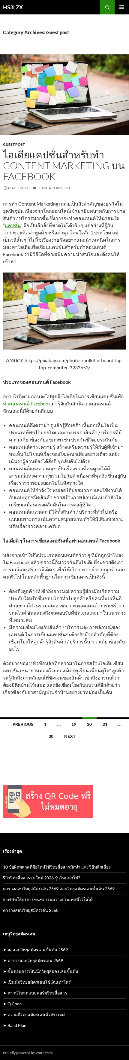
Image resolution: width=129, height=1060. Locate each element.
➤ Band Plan (14, 1025)
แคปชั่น (13, 225)
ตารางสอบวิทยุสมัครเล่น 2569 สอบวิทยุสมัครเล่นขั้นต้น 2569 (59, 888)
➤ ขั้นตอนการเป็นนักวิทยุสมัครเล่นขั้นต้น (40, 971)
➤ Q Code (12, 1003)
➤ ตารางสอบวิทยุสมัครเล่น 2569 (33, 960)
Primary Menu (122, 7)
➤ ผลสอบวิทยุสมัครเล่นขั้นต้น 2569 (35, 949)
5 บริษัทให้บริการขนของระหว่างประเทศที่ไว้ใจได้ (48, 899)
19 (73, 724)
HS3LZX (13, 7)
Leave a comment (54, 188)
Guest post (14, 144)
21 (105, 724)
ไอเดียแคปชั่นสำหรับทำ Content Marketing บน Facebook (64, 165)
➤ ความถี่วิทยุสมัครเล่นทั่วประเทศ (34, 1014)
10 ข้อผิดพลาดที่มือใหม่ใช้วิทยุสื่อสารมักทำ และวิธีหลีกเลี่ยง (57, 866)
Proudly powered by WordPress (28, 1052)
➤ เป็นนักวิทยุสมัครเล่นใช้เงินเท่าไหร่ (37, 982)
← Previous (20, 724)
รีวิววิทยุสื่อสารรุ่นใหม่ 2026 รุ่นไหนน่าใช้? (41, 877)
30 (51, 736)
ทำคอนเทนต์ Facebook (27, 403)
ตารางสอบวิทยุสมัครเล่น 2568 (30, 910)
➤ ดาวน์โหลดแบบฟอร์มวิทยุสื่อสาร (35, 992)
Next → (72, 736)
